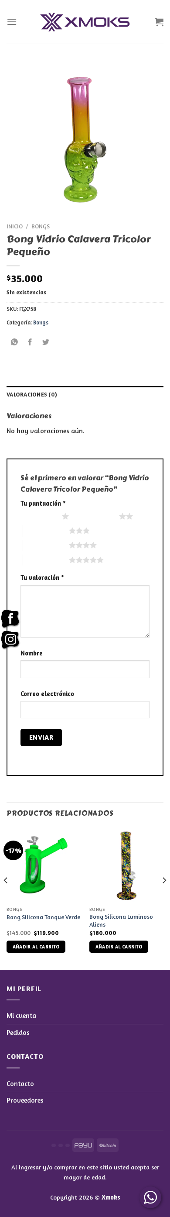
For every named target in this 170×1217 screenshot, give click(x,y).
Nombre (31, 653)
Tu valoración (42, 577)
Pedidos (18, 1032)
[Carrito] (159, 21)
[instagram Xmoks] (10, 640)
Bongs (40, 226)
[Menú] (12, 21)
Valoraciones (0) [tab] (32, 394)
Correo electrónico (47, 693)
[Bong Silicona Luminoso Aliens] (126, 864)
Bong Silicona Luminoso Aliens (121, 920)
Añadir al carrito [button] (36, 947)
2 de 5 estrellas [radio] (96, 516)
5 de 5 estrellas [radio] (46, 559)
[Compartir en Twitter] (46, 342)
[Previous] (6, 898)
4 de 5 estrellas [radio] (46, 544)
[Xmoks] (85, 22)
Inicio (15, 226)
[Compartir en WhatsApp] (14, 342)
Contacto (20, 1083)
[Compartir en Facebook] (30, 342)
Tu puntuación (43, 503)
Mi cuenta (21, 1015)
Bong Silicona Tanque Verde (43, 917)
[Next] (164, 898)
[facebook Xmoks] (10, 619)
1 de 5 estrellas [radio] (39, 516)
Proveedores (25, 1100)
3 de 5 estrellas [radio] (46, 530)
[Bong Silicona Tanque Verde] (44, 864)
